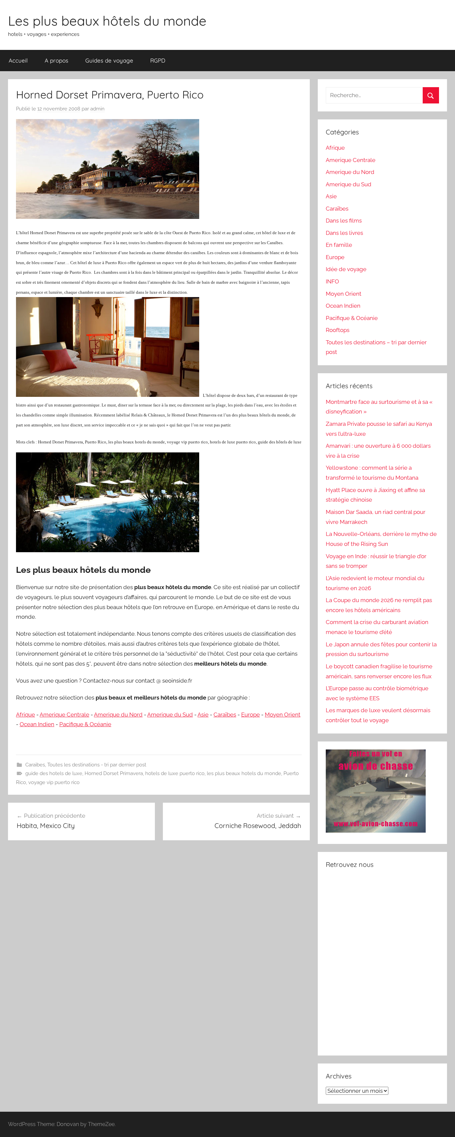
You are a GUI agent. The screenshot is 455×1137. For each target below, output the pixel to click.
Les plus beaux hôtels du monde (107, 20)
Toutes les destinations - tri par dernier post (96, 765)
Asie (203, 714)
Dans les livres (344, 233)
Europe (250, 714)
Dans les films (344, 220)
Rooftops (337, 330)
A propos (56, 60)
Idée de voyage (346, 269)
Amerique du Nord (118, 714)
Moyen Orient (282, 714)
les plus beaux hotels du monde (244, 773)
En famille (339, 245)
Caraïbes (225, 714)
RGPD (157, 60)
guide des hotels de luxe (53, 773)
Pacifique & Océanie (85, 724)
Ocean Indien (37, 724)
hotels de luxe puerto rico (175, 773)
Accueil (18, 60)
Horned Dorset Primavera (114, 773)
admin (97, 109)
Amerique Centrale (64, 714)
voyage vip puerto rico (54, 782)
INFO (332, 281)
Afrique (25, 714)
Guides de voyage (109, 60)
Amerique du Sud (170, 714)
